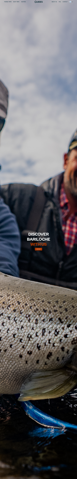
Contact (65, 1)
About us (54, 1)
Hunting (23, 1)
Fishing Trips (7, 1)
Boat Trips (16, 1)
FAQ (60, 1)
